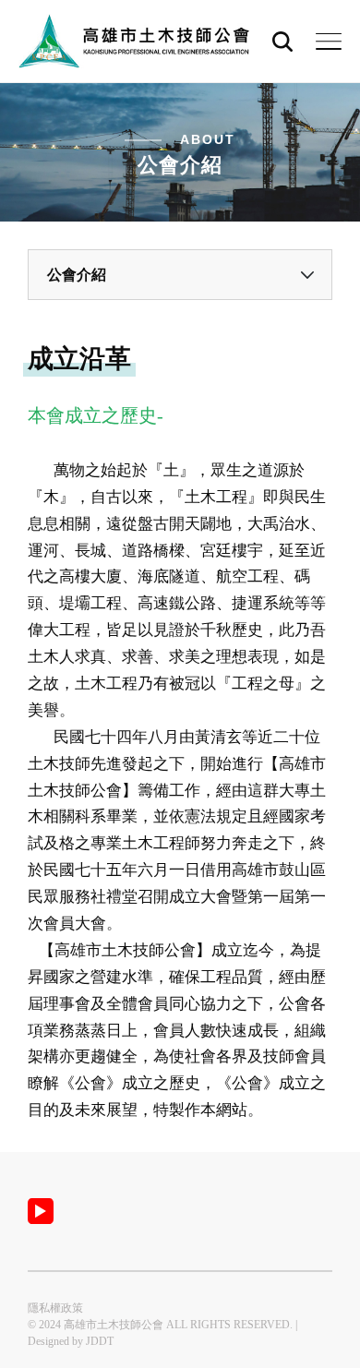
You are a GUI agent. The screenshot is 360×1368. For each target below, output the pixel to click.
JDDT (100, 1341)
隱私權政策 (55, 1308)
